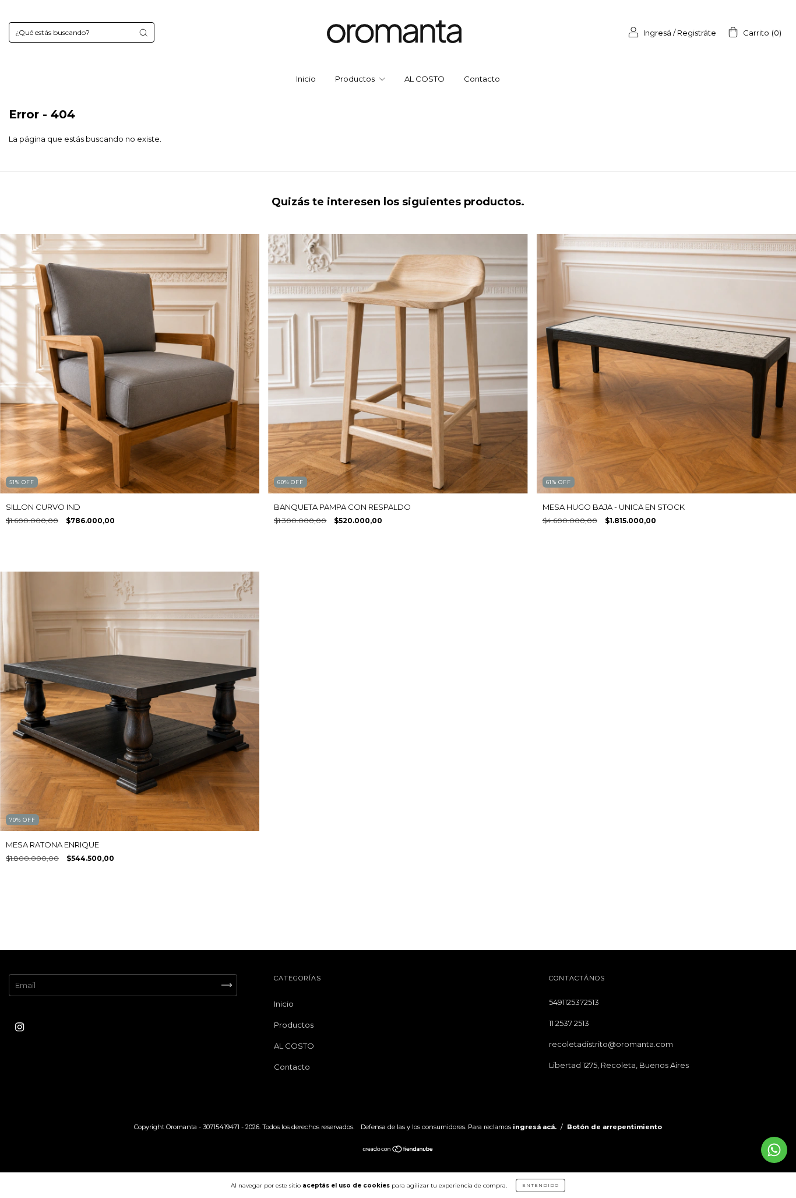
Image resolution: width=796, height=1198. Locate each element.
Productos (355, 78)
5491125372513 (574, 1002)
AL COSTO (424, 78)
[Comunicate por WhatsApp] (774, 1150)
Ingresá (657, 32)
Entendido (540, 1185)
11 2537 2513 (569, 1023)
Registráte (696, 32)
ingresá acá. (535, 1127)
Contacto (482, 78)
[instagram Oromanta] (19, 1027)
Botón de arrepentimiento (614, 1127)
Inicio (306, 78)
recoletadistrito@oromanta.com (611, 1044)
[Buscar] (143, 33)
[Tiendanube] (398, 1150)
